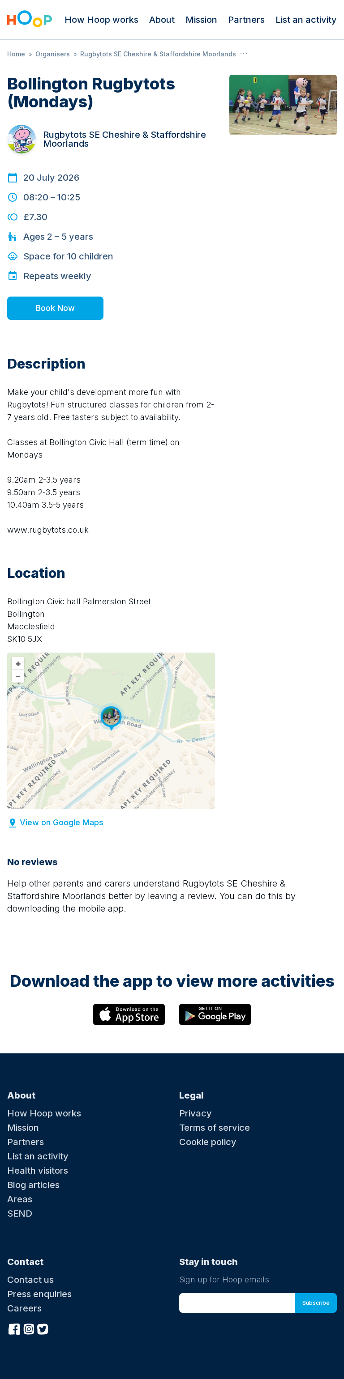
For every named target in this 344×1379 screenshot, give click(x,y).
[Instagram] (29, 1328)
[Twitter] (43, 1328)
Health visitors (37, 1170)
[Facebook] (14, 1328)
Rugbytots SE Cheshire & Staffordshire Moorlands (158, 54)
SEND (19, 1213)
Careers (24, 1308)
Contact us (30, 1279)
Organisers (52, 54)
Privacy (195, 1113)
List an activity (306, 19)
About (162, 19)
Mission (201, 19)
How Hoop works (101, 19)
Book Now (55, 308)
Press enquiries (39, 1294)
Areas (19, 1199)
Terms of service (214, 1127)
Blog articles (33, 1185)
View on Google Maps (61, 822)
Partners (246, 19)
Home (16, 54)
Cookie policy (207, 1142)
